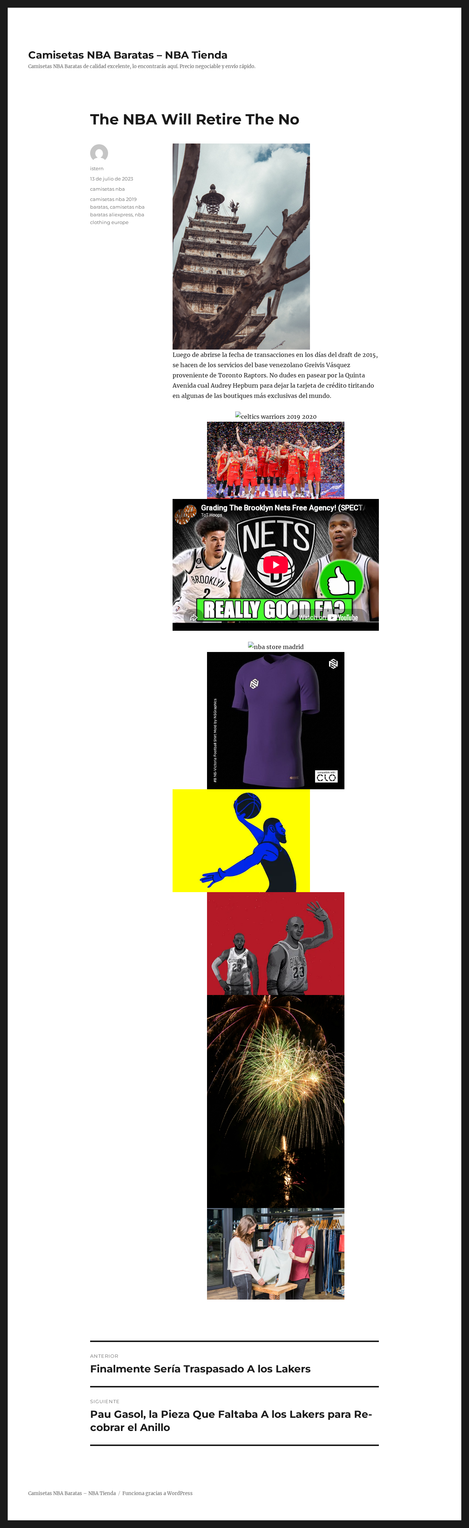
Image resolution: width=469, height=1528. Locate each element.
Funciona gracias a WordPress (157, 1493)
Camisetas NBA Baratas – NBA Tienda (128, 55)
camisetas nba (107, 189)
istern (97, 168)
